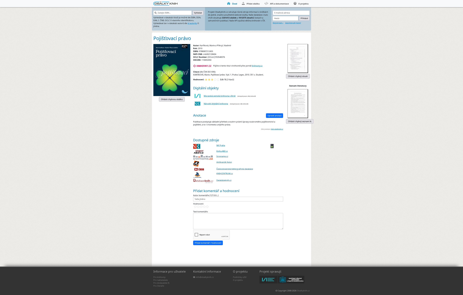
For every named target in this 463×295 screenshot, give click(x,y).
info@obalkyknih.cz (205, 277)
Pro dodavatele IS (161, 283)
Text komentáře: (200, 211)
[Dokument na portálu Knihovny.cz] (202, 65)
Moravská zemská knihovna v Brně (219, 96)
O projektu (238, 280)
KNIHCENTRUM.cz (224, 173)
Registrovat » (278, 23)
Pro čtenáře (158, 286)
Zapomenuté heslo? (293, 23)
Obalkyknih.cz (303, 290)
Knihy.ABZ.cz (222, 151)
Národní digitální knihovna (216, 103)
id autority (192, 23)
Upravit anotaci (275, 115)
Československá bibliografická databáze (234, 169)
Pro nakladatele (160, 280)
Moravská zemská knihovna (268, 279)
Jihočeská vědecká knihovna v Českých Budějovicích (291, 279)
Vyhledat (198, 12)
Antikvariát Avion (224, 162)
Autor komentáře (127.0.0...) (205, 195)
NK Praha (220, 145)
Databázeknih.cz (224, 180)
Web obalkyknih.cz (277, 129)
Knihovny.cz (257, 65)
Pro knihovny (159, 277)
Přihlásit (304, 18)
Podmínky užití (239, 277)
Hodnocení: (198, 203)
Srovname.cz (222, 156)
